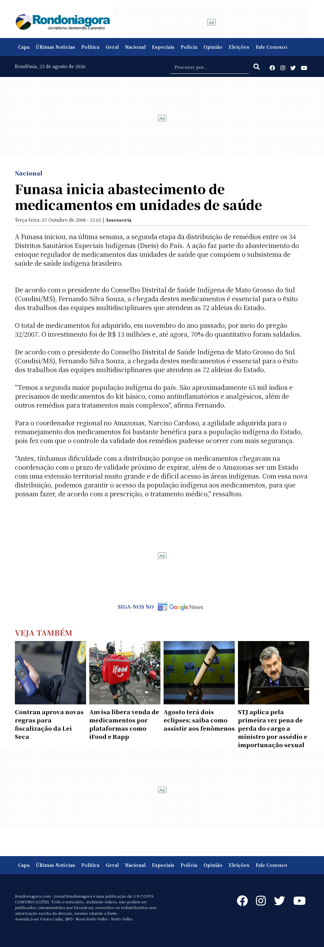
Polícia (189, 47)
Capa (23, 47)
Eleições (239, 47)
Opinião (212, 47)
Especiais (163, 47)
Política (90, 47)
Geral (112, 47)
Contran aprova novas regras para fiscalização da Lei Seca (49, 724)
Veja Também (43, 632)
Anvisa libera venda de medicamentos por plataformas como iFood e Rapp (124, 724)
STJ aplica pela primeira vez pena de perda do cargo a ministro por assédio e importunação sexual (272, 728)
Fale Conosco (271, 47)
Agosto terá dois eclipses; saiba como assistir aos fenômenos (199, 720)
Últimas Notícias (55, 47)
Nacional (135, 47)
